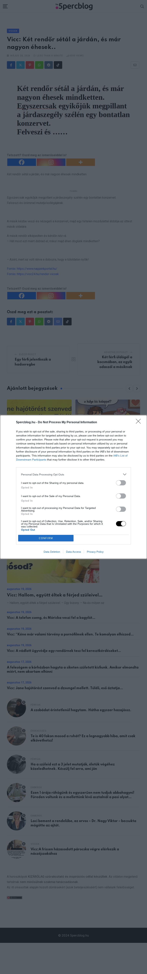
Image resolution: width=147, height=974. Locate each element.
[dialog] (73, 487)
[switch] (121, 482)
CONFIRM (46, 538)
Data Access (73, 551)
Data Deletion (52, 551)
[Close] (139, 422)
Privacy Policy (95, 551)
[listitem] (73, 474)
